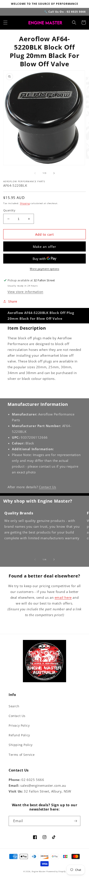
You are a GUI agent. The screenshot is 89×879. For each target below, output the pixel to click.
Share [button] (12, 301)
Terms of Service (22, 755)
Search (14, 706)
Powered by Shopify (56, 871)
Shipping (25, 203)
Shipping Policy (21, 745)
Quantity (9, 210)
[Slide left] (35, 173)
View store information (25, 292)
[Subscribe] (75, 821)
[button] (5, 22)
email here (63, 597)
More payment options (44, 269)
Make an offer (44, 246)
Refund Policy (19, 735)
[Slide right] (54, 173)
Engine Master (39, 871)
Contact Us (47, 487)
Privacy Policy (19, 725)
